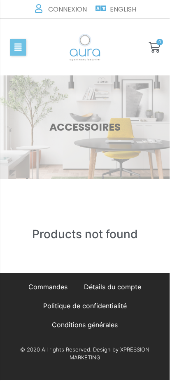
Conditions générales (85, 325)
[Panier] (154, 47)
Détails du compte (112, 287)
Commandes (48, 287)
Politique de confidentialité (85, 306)
